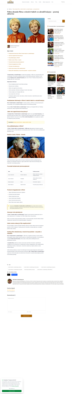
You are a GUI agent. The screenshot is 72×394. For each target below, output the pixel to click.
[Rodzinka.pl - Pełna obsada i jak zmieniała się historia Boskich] (61, 90)
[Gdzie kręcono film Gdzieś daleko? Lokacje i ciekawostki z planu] (52, 77)
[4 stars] (12, 290)
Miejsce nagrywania (46, 1)
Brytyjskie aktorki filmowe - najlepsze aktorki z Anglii (22, 122)
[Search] (62, 1)
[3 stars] (11, 290)
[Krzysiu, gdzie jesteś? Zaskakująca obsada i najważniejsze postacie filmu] (50, 58)
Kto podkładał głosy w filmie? (14, 57)
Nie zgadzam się (11, 388)
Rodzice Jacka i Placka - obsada (15, 59)
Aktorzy (32, 1)
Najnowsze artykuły (25, 1)
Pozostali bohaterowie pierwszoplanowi (16, 62)
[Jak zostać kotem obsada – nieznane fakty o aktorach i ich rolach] (50, 51)
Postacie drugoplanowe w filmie (15, 64)
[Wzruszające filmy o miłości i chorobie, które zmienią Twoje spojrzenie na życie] (61, 77)
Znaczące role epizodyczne (14, 66)
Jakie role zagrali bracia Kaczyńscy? (16, 55)
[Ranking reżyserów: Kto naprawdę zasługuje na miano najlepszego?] (52, 90)
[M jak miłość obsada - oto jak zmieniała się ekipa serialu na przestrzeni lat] (50, 31)
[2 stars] (9, 290)
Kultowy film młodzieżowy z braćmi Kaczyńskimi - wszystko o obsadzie (22, 70)
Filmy (36, 1)
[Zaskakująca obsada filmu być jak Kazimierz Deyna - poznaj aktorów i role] (50, 38)
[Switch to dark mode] (64, 2)
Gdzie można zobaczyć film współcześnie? (17, 68)
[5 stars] (14, 290)
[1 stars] (8, 290)
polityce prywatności (15, 386)
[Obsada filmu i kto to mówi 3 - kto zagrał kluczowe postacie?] (50, 64)
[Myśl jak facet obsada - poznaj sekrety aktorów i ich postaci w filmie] (50, 45)
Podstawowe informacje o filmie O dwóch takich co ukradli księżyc (21, 53)
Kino (52, 1)
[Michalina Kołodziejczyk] (8, 46)
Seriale (40, 1)
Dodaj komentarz (26, 315)
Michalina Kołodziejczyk (15, 45)
